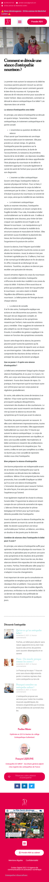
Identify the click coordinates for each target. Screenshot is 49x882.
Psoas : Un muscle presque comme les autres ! (28, 660)
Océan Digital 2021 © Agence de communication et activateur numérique (24, 869)
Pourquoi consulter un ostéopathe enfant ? (26, 686)
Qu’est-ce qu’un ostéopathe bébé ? (29, 632)
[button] (20, 22)
